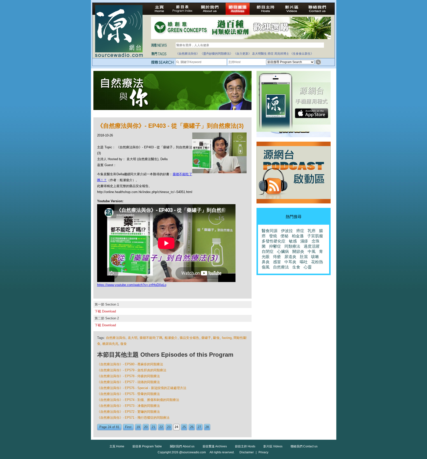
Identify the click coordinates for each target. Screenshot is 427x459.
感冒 (277, 262)
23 (169, 427)
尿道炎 (290, 257)
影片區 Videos (272, 446)
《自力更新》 (242, 53)
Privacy (263, 452)
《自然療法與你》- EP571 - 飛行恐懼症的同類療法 (133, 417)
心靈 (308, 267)
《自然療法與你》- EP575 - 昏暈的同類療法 (128, 394)
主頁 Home (116, 446)
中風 (312, 251)
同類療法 (292, 246)
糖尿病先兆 (110, 344)
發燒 (273, 236)
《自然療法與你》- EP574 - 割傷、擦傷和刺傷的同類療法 (138, 400)
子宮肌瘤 (315, 236)
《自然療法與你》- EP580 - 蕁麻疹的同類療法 (130, 364)
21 (153, 427)
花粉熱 (317, 262)
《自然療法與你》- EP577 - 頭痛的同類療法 (128, 382)
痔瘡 (277, 257)
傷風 (266, 267)
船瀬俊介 (171, 338)
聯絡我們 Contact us (304, 446)
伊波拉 (287, 231)
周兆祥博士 (281, 53)
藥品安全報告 (189, 338)
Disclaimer (246, 452)
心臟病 (283, 251)
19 (138, 427)
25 (184, 427)
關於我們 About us (182, 446)
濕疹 (304, 241)
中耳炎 (290, 262)
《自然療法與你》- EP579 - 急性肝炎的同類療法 (131, 370)
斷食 (216, 338)
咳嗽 (315, 257)
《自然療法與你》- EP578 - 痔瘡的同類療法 (128, 376)
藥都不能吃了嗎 (151, 338)
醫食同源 (270, 231)
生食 (296, 267)
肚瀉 (304, 257)
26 (191, 427)
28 (207, 427)
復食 (123, 344)
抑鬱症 (275, 246)
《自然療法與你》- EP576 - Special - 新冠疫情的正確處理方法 (141, 388)
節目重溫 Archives (215, 446)
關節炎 (298, 251)
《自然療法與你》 (187, 53)
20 (146, 427)
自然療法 (281, 267)
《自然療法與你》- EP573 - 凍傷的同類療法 (128, 406)
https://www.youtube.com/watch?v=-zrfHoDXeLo (131, 285)
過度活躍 (312, 246)
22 (161, 427)
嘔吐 (304, 262)
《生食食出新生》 (302, 53)
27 (199, 427)
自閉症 (268, 251)
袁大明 (133, 338)
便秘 (284, 236)
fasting (227, 338)
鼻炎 (266, 262)
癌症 (271, 53)
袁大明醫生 (259, 53)
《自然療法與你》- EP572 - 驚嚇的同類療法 (128, 412)
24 (176, 427)
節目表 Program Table (147, 446)
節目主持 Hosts (245, 446)
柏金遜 (298, 236)
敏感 (293, 241)
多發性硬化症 (273, 241)
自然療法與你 (116, 338)
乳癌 (312, 231)
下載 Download (105, 311)
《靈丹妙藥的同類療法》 (216, 53)
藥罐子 (206, 338)
